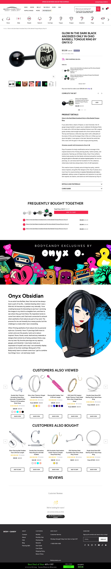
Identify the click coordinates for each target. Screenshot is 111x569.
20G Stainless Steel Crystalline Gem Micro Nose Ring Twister (74, 452)
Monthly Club (40, 537)
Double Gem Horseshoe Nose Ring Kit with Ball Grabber (36, 452)
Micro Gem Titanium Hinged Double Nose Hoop (36, 396)
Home (5, 28)
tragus (91, 12)
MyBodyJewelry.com (55, 560)
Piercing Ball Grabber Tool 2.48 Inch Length (55, 396)
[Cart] (107, 9)
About (24, 537)
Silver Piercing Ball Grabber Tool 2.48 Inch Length (17, 451)
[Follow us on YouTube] (99, 545)
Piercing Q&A (26, 545)
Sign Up (103, 539)
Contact (24, 534)
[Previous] (3, 20)
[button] (5, 387)
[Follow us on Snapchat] (106, 545)
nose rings (88, 11)
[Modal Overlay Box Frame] (55, 565)
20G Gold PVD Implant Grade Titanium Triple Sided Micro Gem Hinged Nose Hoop (74, 398)
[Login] (103, 9)
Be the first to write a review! (55, 516)
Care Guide (39, 548)
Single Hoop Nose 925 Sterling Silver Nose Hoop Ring (93, 452)
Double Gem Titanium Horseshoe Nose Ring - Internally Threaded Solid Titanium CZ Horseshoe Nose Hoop (17, 399)
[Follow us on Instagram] (92, 545)
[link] (12, 412)
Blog (23, 543)
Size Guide (39, 545)
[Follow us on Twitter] (88, 545)
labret (80, 12)
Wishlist (38, 534)
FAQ (23, 540)
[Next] (108, 20)
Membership (39, 540)
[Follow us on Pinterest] (95, 545)
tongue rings (86, 12)
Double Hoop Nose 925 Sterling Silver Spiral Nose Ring (93, 397)
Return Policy (39, 554)
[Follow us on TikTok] (102, 545)
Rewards (38, 543)
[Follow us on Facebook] (85, 545)
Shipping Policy (40, 551)
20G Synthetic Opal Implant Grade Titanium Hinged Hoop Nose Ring (55, 452)
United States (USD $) (101, 2)
